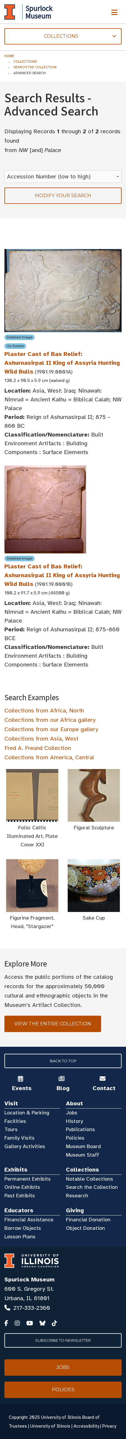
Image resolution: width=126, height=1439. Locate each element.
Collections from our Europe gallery (51, 729)
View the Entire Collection (52, 1024)
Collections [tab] (41, 36)
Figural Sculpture (94, 827)
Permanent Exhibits (27, 1179)
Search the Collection (35, 67)
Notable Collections (89, 1179)
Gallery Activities (24, 1146)
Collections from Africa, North (44, 710)
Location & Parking (26, 1112)
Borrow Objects (22, 1228)
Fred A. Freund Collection (37, 748)
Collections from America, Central (49, 757)
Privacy (109, 1426)
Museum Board (83, 1146)
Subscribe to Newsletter (63, 1340)
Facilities (15, 1121)
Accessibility (86, 1426)
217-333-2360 (31, 1308)
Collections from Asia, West (41, 738)
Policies (75, 1138)
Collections (25, 61)
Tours (11, 1129)
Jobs (71, 1112)
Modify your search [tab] (63, 195)
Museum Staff (82, 1155)
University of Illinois (50, 1426)
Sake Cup (94, 918)
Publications (80, 1129)
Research (77, 1195)
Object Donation (85, 1228)
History (74, 1121)
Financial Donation (88, 1219)
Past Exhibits (19, 1195)
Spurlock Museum (29, 1279)
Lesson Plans (19, 1236)
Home (9, 56)
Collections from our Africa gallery (50, 720)
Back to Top (63, 1060)
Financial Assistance (28, 1219)
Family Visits (19, 1138)
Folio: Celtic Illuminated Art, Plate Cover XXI (32, 836)
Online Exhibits (22, 1187)
